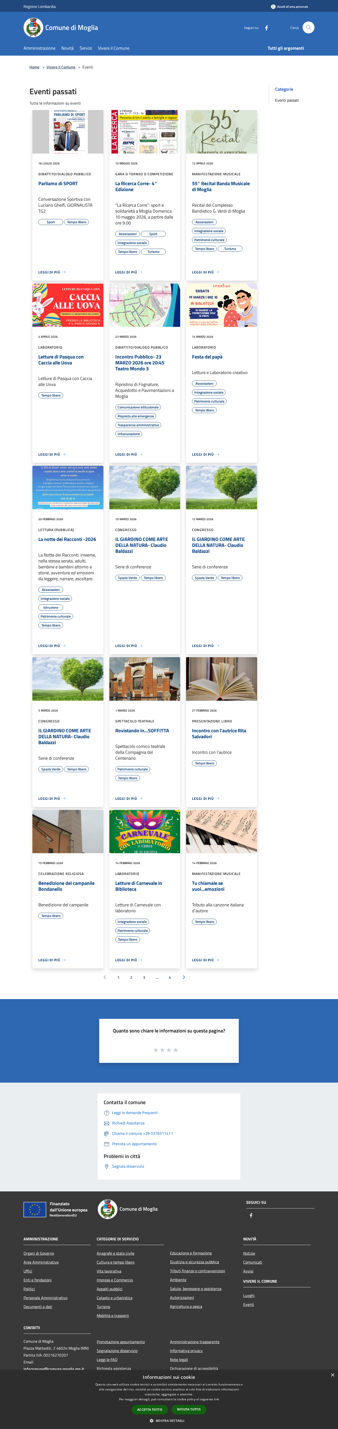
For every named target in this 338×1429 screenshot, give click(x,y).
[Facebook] (264, 27)
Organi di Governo (39, 1253)
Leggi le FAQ (107, 1359)
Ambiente (178, 1280)
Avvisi (248, 1271)
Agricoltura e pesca (186, 1306)
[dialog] (169, 1399)
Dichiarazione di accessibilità (194, 1368)
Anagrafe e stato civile (115, 1253)
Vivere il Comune (61, 67)
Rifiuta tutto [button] (189, 1409)
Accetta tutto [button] (149, 1409)
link (216, 1399)
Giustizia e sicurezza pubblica (194, 1262)
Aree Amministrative (41, 1262)
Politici (29, 1289)
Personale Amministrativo (45, 1298)
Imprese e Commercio (115, 1280)
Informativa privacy (186, 1351)
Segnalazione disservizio (117, 1351)
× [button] (332, 1375)
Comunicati (252, 1262)
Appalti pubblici (109, 1289)
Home (34, 67)
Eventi (248, 1304)
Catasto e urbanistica (114, 1298)
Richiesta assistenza (114, 1368)
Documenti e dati (38, 1307)
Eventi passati (287, 100)
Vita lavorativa (109, 1271)
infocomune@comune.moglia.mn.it (54, 1369)
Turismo (103, 1307)
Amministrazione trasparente (194, 1342)
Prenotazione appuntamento (121, 1342)
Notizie (249, 1253)
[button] (168, 1420)
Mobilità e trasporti (113, 1315)
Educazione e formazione (191, 1253)
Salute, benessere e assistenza (195, 1289)
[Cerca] (308, 27)
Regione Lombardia (40, 6)
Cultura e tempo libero (115, 1262)
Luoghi (249, 1295)
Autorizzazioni (182, 1297)
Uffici (28, 1271)
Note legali (179, 1359)
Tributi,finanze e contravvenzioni (197, 1271)
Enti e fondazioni (38, 1280)
